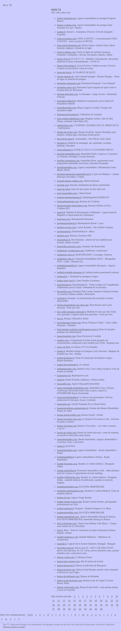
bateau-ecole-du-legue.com (69, 580)
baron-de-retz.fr (64, 72)
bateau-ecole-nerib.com (68, 587)
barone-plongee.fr (65, 76)
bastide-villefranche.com (68, 477)
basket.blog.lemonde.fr (67, 364)
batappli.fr (61, 543)
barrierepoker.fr (64, 231)
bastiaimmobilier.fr (65, 457)
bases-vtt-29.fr (63, 347)
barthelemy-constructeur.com (70, 250)
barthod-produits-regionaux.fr (70, 272)
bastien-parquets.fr (65, 508)
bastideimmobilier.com (67, 486)
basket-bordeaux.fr (65, 358)
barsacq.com (63, 235)
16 (80, 600)
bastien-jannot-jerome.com (69, 501)
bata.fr (60, 530)
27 (69, 605)
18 (90, 600)
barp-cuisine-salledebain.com (70, 118)
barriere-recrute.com (66, 227)
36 (117, 605)
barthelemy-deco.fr (65, 254)
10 (116, 596)
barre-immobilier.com (67, 193)
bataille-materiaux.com (67, 537)
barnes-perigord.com (66, 18)
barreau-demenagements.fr (69, 197)
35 (112, 605)
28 (74, 605)
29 (80, 605)
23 (117, 600)
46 (101, 609)
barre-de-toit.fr (63, 189)
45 (96, 609)
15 (74, 600)
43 (85, 609)
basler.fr (60, 379)
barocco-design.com (66, 52)
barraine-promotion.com (68, 160)
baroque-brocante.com (67, 94)
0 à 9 (30, 615)
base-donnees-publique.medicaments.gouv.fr (77, 329)
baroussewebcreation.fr (67, 114)
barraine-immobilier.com (68, 154)
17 (85, 600)
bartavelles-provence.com (69, 246)
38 (59, 609)
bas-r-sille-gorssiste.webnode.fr (71, 312)
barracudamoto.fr (65, 149)
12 (58, 600)
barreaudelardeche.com (68, 201)
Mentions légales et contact (14, 627)
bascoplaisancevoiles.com (69, 322)
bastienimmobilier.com (67, 512)
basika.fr (61, 351)
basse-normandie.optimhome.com (72, 388)
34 (106, 605)
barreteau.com (63, 219)
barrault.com (63, 185)
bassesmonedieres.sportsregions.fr (72, 408)
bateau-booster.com (66, 569)
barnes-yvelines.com (66, 25)
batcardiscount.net (65, 548)
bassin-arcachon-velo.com (69, 419)
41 (74, 609)
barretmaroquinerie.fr (66, 223)
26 (64, 605)
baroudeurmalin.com (66, 107)
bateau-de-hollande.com (68, 576)
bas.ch (60, 318)
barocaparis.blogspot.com (69, 45)
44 (90, 609)
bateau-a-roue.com (65, 557)
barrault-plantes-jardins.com (70, 181)
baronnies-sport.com (66, 87)
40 (69, 609)
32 (96, 605)
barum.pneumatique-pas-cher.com (72, 305)
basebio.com (63, 340)
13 (64, 600)
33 (101, 605)
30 (85, 605)
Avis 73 (7, 5)
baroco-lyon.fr (63, 59)
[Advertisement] (25, 28)
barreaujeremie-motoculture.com (72, 205)
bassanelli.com (64, 384)
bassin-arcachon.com (66, 426)
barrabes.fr (62, 143)
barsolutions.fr (63, 239)
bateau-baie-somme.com (68, 561)
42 (80, 609)
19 (96, 600)
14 (69, 600)
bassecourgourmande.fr (68, 397)
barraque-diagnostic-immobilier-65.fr (74, 174)
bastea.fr (61, 446)
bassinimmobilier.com (67, 439)
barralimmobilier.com (67, 167)
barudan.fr (61, 298)
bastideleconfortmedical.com (70, 491)
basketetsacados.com (66, 369)
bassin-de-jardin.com (66, 432)
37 (53, 609)
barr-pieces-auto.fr (65, 139)
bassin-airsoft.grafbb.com (68, 415)
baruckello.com (64, 291)
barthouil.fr (62, 276)
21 (106, 600)
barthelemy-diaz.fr (65, 259)
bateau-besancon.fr (65, 565)
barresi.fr (61, 212)
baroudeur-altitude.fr (66, 101)
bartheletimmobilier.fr (67, 265)
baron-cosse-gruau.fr (66, 65)
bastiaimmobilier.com (67, 450)
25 (59, 605)
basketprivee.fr (64, 375)
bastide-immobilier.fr (66, 470)
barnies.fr (61, 32)
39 (64, 609)
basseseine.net (63, 404)
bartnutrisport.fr (64, 284)
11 (53, 600)
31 (90, 605)
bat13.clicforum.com (66, 523)
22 (112, 600)
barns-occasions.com (66, 38)
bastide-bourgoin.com (67, 464)
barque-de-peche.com (67, 132)
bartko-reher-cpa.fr (65, 280)
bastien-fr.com (63, 497)
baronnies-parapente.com (68, 83)
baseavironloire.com (66, 336)
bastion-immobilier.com (68, 516)
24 (53, 605)
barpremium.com (65, 125)
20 (101, 600)
